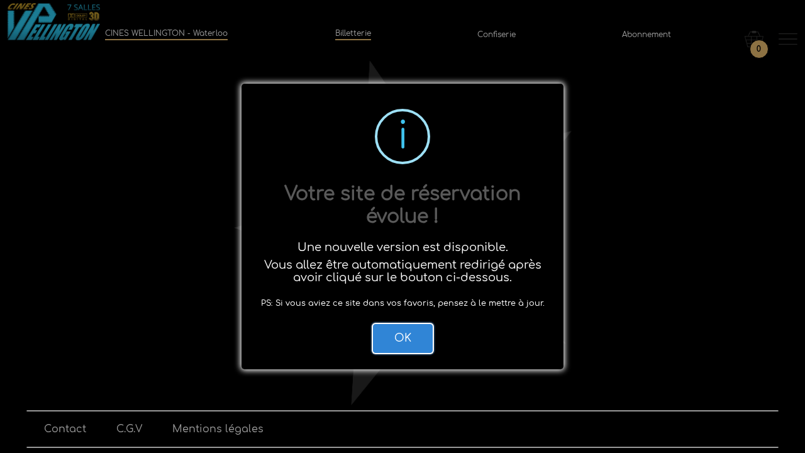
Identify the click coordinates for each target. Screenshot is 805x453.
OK (402, 338)
